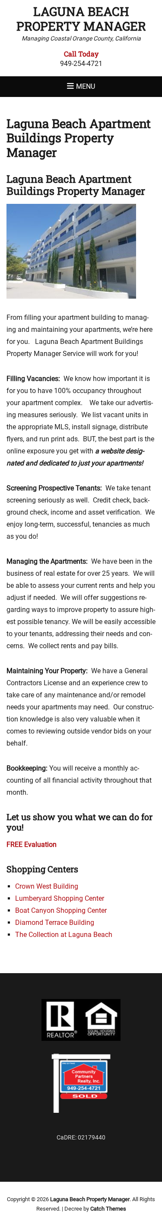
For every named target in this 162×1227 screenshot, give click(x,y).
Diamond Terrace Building (54, 922)
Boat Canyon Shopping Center (61, 910)
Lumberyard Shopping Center (59, 898)
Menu (85, 86)
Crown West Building (46, 886)
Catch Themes (108, 1208)
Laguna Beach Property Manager (81, 18)
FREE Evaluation (31, 844)
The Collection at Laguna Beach (63, 934)
